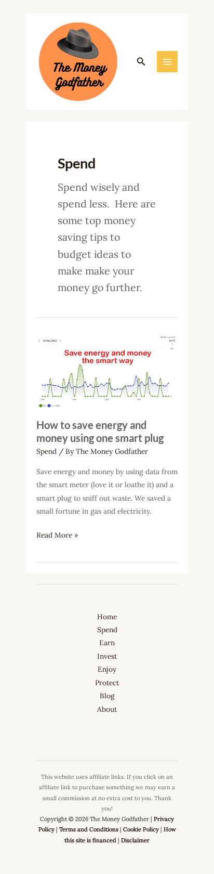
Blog (107, 695)
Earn (107, 642)
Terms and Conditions (88, 829)
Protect (107, 682)
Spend (46, 451)
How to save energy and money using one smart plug (100, 431)
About (107, 709)
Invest (107, 656)
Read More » (57, 536)
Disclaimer (135, 840)
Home (107, 616)
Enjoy (107, 669)
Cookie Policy (141, 829)
